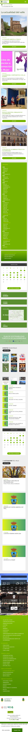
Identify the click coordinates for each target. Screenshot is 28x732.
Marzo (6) (5, 177)
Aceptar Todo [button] (17, 730)
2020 (4, 182)
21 (17, 277)
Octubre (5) (6, 232)
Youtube (15, 608)
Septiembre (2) (6, 214)
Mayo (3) (5, 227)
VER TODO (6, 350)
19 (10, 277)
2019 (4, 194)
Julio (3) (5, 197)
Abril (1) (5, 171)
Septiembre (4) (6, 222)
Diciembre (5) (6, 241)
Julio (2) (5, 184)
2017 (4, 217)
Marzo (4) (5, 212)
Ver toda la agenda (14, 288)
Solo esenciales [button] (6, 730)
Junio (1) (5, 192)
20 (14, 277)
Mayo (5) (5, 207)
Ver (5, 325)
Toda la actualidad (7, 4)
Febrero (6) (5, 221)
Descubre (6, 312)
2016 (4, 231)
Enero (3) (5, 204)
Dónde (5, 295)
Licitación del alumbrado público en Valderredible (13, 150)
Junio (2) (5, 195)
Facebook (12, 608)
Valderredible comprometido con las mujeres (13, 75)
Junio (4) (5, 237)
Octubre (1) (6, 178)
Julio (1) (5, 218)
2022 (4, 175)
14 (17, 275)
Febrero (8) (5, 210)
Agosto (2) (5, 219)
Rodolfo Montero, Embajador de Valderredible (12, 113)
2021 (4, 180)
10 (3, 275)
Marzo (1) (5, 170)
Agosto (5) (5, 215)
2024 (4, 167)
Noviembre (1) (6, 174)
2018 (4, 201)
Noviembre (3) (6, 244)
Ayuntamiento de (4, 1)
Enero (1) (5, 191)
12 (10, 275)
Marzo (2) (5, 188)
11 (7, 275)
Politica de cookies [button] (15, 726)
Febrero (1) (5, 234)
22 (21, 277)
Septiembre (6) (6, 239)
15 (20, 275)
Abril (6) (5, 211)
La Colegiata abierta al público (11, 39)
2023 (4, 172)
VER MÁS (14, 46)
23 (24, 277)
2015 (4, 245)
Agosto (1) (5, 168)
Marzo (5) (5, 224)
